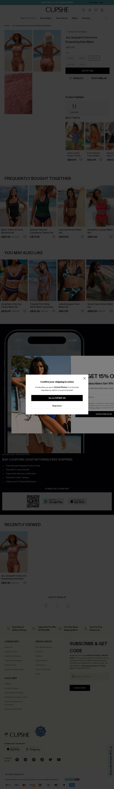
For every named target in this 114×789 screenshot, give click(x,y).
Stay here (57, 406)
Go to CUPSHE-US (57, 398)
